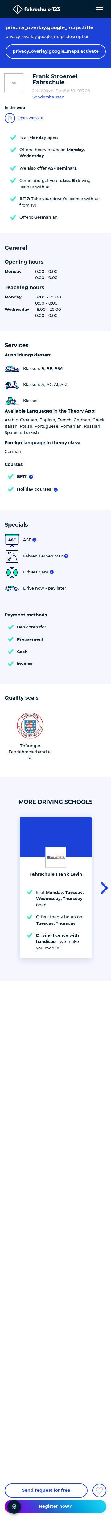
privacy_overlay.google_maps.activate (56, 51)
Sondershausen (48, 96)
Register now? (55, 1506)
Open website (30, 118)
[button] (102, 887)
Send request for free (46, 1490)
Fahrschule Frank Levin (55, 874)
